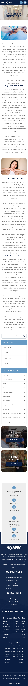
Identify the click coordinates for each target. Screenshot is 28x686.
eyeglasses (6, 396)
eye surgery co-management (12, 413)
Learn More (14, 439)
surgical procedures (9, 405)
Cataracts (10, 588)
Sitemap (16, 681)
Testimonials (7, 358)
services (5, 388)
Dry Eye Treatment (12, 586)
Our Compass (8, 347)
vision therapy (7, 379)
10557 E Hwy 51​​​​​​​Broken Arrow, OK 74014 (14, 496)
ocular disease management (11, 418)
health (5, 383)
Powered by (11, 683)
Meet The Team (8, 353)
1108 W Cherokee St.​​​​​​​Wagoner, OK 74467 (14, 525)
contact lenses (8, 392)
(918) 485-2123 (14, 533)
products (6, 409)
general (5, 375)
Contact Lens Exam (12, 580)
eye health (6, 401)
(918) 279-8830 (14, 503)
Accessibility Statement (14, 678)
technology (6, 422)
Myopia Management (13, 583)
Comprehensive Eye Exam (14, 577)
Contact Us (7, 363)
